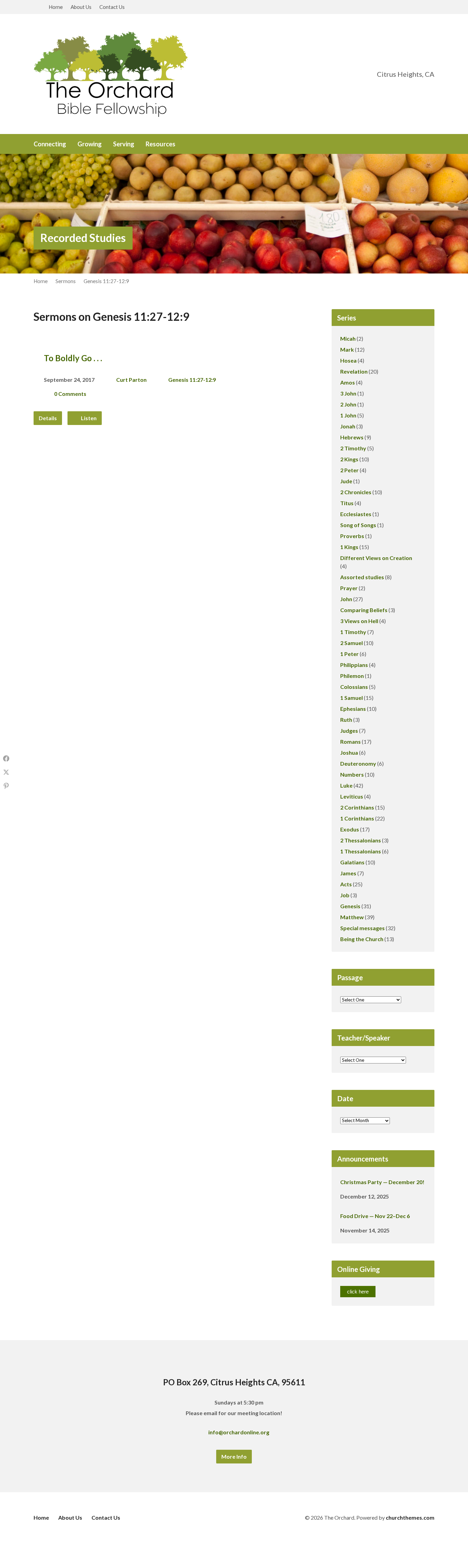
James (348, 873)
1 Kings (349, 547)
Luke (346, 785)
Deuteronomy (358, 763)
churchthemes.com (410, 1517)
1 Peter (349, 654)
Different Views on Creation (376, 558)
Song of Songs (358, 525)
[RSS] (431, 144)
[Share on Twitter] (6, 772)
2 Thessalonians (360, 840)
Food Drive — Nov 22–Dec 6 (375, 1216)
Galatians (352, 862)
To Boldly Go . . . (73, 358)
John (346, 599)
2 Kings (349, 459)
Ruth (346, 719)
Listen (88, 418)
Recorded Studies (83, 237)
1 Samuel (351, 697)
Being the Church (361, 939)
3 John (348, 393)
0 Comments (70, 393)
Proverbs (352, 536)
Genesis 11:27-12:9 (106, 281)
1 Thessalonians (360, 851)
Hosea (348, 360)
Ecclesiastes (355, 514)
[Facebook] (410, 144)
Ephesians (353, 708)
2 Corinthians (357, 807)
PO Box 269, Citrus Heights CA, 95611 (234, 1382)
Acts (346, 884)
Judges (349, 730)
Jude (346, 481)
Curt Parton (131, 379)
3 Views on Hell (359, 621)
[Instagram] (421, 144)
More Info (234, 1456)
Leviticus (351, 796)
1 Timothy (353, 632)
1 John (348, 415)
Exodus (349, 829)
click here (358, 1291)
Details (48, 418)
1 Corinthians (357, 818)
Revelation (354, 371)
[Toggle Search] (36, 7)
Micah (348, 338)
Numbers (352, 774)
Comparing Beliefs (363, 610)
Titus (347, 503)
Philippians (354, 664)
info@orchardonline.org (238, 1432)
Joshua (349, 752)
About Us (81, 7)
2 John (348, 404)
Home (56, 7)
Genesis (350, 906)
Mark (347, 349)
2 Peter (349, 470)
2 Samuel (351, 643)
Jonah (347, 426)
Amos (347, 382)
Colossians (354, 686)
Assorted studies (362, 577)
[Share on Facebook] (6, 758)
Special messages (362, 928)
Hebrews (352, 437)
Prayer (349, 588)
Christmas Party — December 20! (382, 1182)
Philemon (352, 675)
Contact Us (112, 7)
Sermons (66, 281)
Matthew (352, 917)
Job (344, 895)
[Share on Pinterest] (6, 786)
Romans (350, 741)
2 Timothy (353, 448)
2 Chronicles (355, 492)
